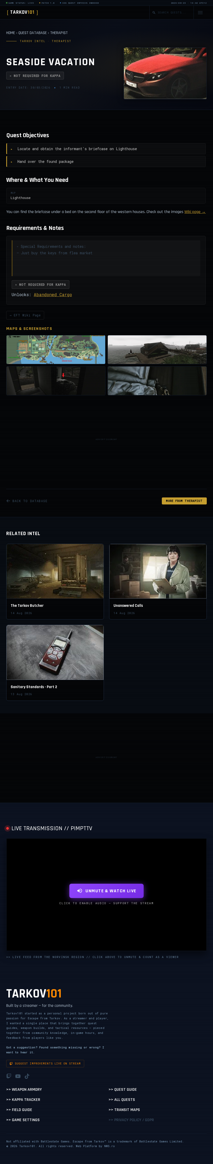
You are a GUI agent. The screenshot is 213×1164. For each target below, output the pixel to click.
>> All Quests (122, 1099)
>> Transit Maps (124, 1110)
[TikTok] (27, 1076)
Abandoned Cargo (53, 294)
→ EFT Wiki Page (25, 315)
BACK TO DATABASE (30, 501)
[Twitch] (8, 1076)
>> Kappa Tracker (23, 1099)
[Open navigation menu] (200, 12)
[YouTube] (18, 1076)
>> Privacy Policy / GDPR (131, 1120)
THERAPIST (59, 33)
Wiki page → (195, 212)
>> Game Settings (23, 1120)
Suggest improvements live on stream (48, 1063)
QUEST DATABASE (32, 33)
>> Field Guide (19, 1110)
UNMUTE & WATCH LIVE (110, 891)
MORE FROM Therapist (184, 501)
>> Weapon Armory (24, 1089)
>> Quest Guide (123, 1089)
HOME (10, 33)
